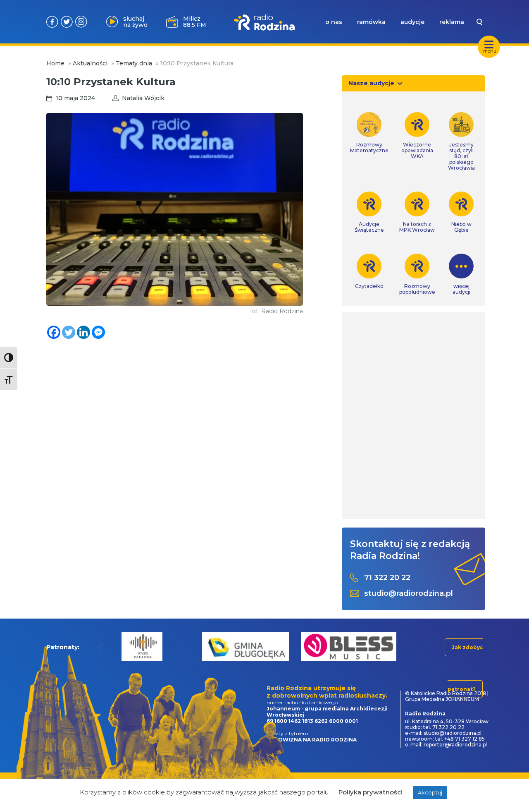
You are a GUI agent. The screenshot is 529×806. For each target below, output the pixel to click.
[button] (101, 646)
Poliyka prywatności (370, 792)
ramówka (371, 22)
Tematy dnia (134, 63)
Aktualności (90, 63)
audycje (412, 22)
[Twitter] (68, 332)
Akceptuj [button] (430, 792)
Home (55, 63)
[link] (369, 133)
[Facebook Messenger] (98, 332)
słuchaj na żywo (135, 22)
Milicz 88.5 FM (194, 22)
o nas (333, 22)
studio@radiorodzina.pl (408, 593)
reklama (451, 22)
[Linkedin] (83, 332)
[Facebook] (53, 332)
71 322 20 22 (387, 577)
